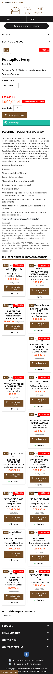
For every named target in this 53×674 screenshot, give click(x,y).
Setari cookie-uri (9, 672)
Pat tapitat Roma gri (39, 382)
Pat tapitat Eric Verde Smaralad (39, 273)
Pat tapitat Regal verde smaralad (39, 421)
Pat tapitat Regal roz (39, 500)
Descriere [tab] (8, 131)
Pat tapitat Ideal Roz (13, 539)
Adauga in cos (14, 115)
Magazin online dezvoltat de (26, 671)
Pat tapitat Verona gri (39, 539)
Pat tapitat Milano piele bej (13, 312)
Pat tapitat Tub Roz (13, 270)
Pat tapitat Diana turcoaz (13, 578)
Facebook (6, 615)
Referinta (6, 64)
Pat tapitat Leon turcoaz (39, 345)
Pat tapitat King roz (39, 309)
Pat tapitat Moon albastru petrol (14, 385)
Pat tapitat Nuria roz (39, 576)
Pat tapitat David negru (13, 500)
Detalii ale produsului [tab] (30, 131)
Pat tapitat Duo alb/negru (39, 461)
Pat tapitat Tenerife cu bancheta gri (13, 462)
